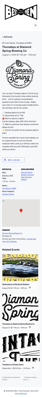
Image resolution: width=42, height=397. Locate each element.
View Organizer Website (26, 178)
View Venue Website (9, 241)
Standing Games (8, 194)
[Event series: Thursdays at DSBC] (30, 327)
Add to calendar (14, 160)
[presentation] (20, 267)
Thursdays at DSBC (9, 188)
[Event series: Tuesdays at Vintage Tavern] (33, 367)
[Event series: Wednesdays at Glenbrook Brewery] (30, 287)
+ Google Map (31, 239)
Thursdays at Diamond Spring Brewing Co (18, 324)
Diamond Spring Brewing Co (12, 233)
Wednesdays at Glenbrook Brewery (15, 284)
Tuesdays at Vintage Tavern (13, 364)
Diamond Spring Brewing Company (27, 173)
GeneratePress (21, 393)
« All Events (7, 37)
